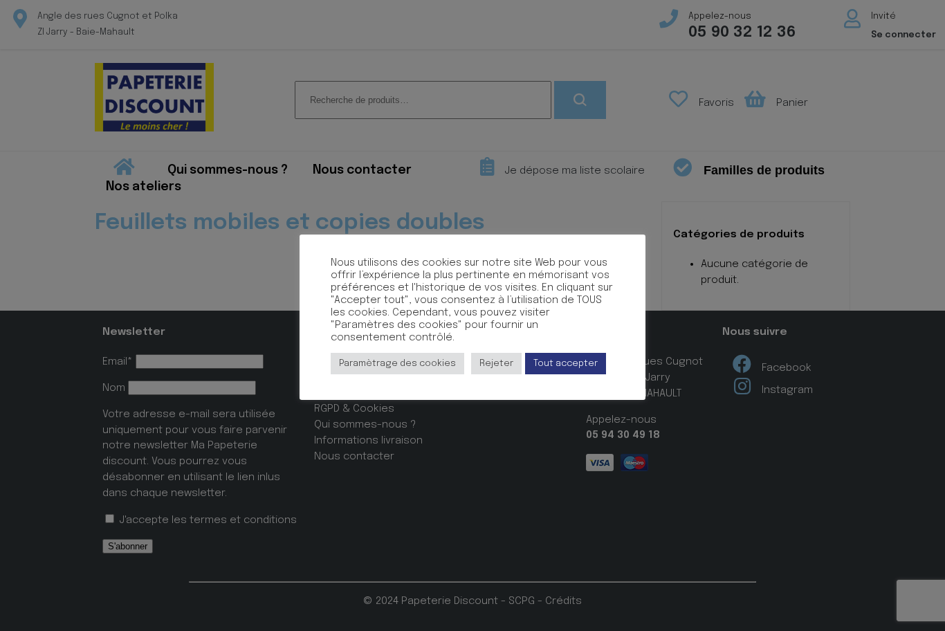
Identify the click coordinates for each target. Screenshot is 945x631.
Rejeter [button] (496, 363)
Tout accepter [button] (565, 363)
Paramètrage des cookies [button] (397, 363)
